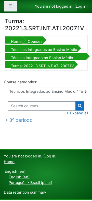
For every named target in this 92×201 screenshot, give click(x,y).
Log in (81, 6)
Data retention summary (25, 192)
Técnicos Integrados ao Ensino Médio (44, 49)
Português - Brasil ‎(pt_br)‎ (30, 182)
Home (16, 41)
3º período (21, 120)
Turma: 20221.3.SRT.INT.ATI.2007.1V (42, 66)
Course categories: (20, 82)
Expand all (79, 113)
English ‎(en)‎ (15, 171)
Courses (35, 41)
